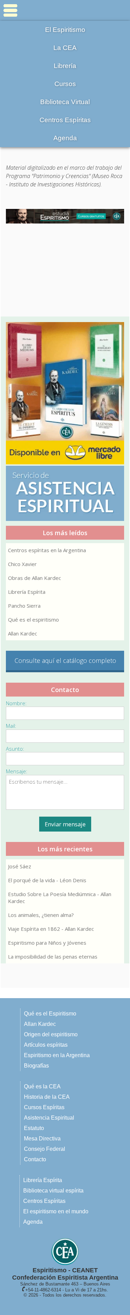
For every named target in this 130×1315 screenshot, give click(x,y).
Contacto (35, 1159)
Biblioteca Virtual (65, 102)
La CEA (65, 47)
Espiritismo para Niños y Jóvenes (47, 942)
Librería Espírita (26, 591)
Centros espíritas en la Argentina (47, 550)
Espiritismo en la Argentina (57, 1055)
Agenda (65, 138)
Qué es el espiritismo (33, 619)
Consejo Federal (44, 1149)
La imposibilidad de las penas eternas (52, 956)
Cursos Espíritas (44, 1107)
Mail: (11, 725)
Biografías (36, 1066)
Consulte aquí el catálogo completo (65, 660)
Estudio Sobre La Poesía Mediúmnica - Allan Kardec (59, 897)
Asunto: (15, 748)
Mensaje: (16, 771)
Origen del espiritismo (51, 1034)
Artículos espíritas (46, 1045)
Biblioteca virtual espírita (53, 1191)
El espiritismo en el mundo (55, 1211)
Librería (65, 65)
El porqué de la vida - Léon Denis (47, 880)
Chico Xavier (22, 563)
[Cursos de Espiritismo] (65, 216)
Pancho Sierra (24, 605)
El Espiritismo (65, 29)
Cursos (65, 83)
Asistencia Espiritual (49, 1118)
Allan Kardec (22, 633)
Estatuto (34, 1128)
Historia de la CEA (47, 1097)
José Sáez (19, 866)
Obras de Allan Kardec (34, 577)
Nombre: (16, 703)
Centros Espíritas (65, 120)
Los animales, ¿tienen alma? (41, 914)
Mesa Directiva (42, 1138)
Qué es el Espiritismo (50, 1014)
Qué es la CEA (42, 1086)
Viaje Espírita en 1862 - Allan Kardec (51, 928)
